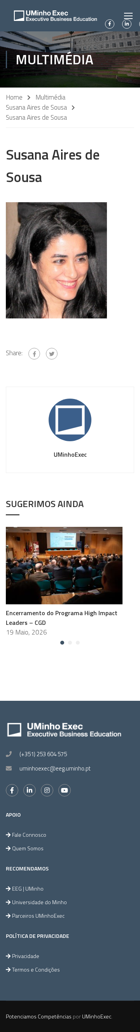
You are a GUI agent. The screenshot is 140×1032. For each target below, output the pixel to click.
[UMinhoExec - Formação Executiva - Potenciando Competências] (55, 15)
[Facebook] (34, 353)
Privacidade (25, 956)
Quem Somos (28, 848)
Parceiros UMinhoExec (38, 916)
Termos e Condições (36, 969)
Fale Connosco (29, 835)
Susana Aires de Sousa (36, 107)
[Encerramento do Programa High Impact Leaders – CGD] (64, 565)
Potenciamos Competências (39, 1016)
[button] (62, 643)
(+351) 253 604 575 (43, 754)
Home (14, 97)
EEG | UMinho (28, 888)
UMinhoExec (70, 454)
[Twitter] (52, 353)
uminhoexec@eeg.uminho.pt (55, 768)
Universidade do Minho (39, 902)
